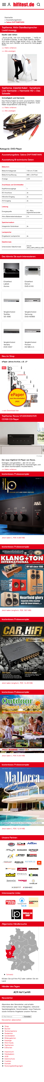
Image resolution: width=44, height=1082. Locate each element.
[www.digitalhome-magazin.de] (10, 906)
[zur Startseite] (23, 4)
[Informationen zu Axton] (32, 843)
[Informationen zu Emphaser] (33, 850)
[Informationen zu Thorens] (23, 881)
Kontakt (8, 1063)
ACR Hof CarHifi (22, 992)
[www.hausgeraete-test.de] (22, 906)
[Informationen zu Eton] (20, 855)
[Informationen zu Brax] (10, 850)
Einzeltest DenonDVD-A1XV (29, 283)
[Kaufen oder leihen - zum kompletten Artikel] (22, 69)
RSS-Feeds (9, 1043)
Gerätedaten (10, 1036)
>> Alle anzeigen (9, 51)
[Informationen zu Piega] (22, 874)
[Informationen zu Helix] (19, 862)
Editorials (8, 1047)
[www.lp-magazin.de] (16, 918)
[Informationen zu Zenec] (28, 887)
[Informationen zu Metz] (22, 869)
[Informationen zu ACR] (11, 844)
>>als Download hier (10, 410)
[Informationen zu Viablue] (33, 882)
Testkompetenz (11, 1031)
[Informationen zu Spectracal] (11, 881)
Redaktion (9, 1033)
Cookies (8, 1061)
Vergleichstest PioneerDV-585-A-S (30, 344)
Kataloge (8, 1040)
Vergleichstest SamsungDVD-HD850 (30, 314)
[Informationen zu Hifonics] (30, 862)
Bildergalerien (10, 1038)
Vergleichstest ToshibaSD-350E (9, 314)
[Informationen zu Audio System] (21, 844)
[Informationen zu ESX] (10, 856)
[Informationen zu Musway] (33, 869)
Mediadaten (9, 1054)
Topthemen (9, 1045)
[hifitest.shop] (28, 918)
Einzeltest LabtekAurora (8, 283)
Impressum (9, 1052)
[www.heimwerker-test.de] (33, 906)
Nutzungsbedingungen (14, 1066)
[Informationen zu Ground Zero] (7, 862)
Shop (7, 1026)
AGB (6, 1056)
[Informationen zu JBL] (39, 863)
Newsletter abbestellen (11, 1020)
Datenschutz (10, 1059)
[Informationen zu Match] (10, 869)
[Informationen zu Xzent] (16, 887)
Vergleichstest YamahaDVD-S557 (9, 344)
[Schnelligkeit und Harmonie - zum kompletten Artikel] (22, 129)
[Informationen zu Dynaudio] (22, 850)
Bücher (7, 1028)
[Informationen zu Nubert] (10, 875)
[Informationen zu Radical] (33, 875)
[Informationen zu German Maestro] (32, 855)
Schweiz (9, 974)
